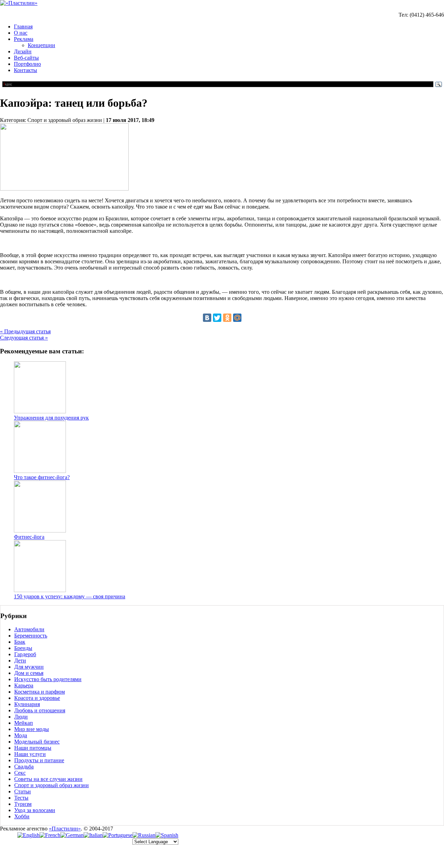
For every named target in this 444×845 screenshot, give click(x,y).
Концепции (41, 45)
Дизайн (23, 51)
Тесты (21, 798)
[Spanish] (166, 835)
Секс (20, 773)
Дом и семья (28, 673)
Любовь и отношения (39, 710)
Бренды (23, 648)
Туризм (23, 804)
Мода (20, 735)
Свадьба (24, 766)
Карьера (23, 685)
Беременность (30, 636)
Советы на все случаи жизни (48, 779)
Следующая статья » (24, 338)
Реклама (23, 39)
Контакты (25, 70)
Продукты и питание (39, 760)
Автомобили (29, 629)
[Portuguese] (118, 835)
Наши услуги (30, 754)
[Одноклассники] (227, 318)
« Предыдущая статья (25, 331)
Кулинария (27, 704)
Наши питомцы (32, 748)
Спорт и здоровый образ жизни (51, 785)
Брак (19, 642)
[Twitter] (217, 318)
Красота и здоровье (37, 698)
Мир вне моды (31, 729)
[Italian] (93, 835)
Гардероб (25, 654)
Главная (23, 26)
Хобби (21, 816)
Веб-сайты (26, 58)
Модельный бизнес (37, 742)
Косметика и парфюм (39, 692)
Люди (21, 717)
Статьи (22, 791)
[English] (28, 835)
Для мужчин (29, 667)
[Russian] (144, 835)
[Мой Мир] (237, 318)
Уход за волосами (34, 810)
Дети (20, 660)
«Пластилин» (65, 828)
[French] (50, 835)
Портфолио (27, 64)
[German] (72, 835)
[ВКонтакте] (207, 318)
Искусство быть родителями (48, 679)
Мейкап (23, 723)
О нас (20, 33)
